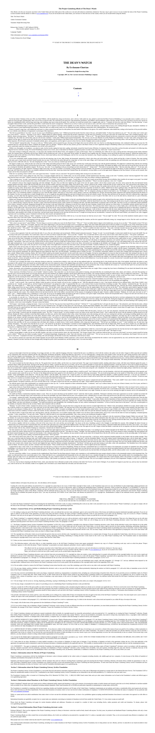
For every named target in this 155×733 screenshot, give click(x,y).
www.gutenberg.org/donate (21, 691)
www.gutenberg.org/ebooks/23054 (38, 35)
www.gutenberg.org (42, 13)
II (78, 95)
